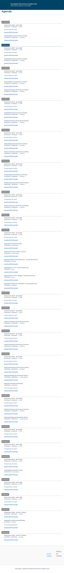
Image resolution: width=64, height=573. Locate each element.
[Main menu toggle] (61, 5)
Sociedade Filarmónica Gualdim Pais (24, 4)
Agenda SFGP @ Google (11, 32)
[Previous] (8, 17)
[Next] (56, 17)
